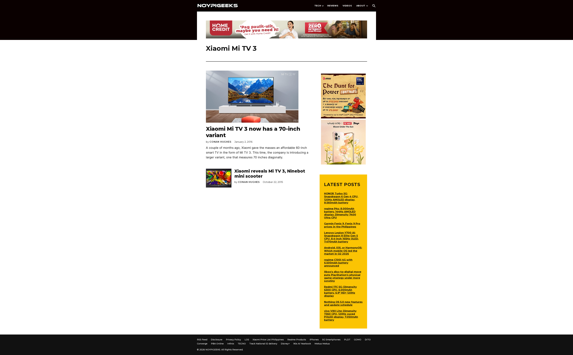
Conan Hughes (220, 141)
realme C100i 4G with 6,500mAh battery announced (338, 262)
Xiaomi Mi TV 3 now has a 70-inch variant (253, 131)
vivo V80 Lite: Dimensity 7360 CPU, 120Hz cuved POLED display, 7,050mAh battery (341, 315)
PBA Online (217, 343)
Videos (347, 5)
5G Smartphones (331, 339)
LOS (247, 339)
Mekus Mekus (322, 343)
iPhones (314, 339)
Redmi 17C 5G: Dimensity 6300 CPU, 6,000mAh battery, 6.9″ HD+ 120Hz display (340, 291)
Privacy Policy (233, 339)
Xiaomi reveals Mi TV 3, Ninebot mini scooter (269, 174)
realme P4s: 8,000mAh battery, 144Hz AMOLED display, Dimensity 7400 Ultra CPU (340, 213)
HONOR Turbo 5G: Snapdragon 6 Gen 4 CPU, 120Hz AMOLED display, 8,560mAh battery (341, 198)
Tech (317, 5)
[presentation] (323, 5)
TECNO (242, 343)
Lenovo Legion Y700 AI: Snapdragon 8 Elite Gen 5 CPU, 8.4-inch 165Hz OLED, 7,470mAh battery (341, 237)
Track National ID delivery (263, 343)
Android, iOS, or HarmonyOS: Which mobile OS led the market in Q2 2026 (343, 250)
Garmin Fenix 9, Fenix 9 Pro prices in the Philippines (342, 225)
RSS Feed (202, 339)
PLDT (347, 339)
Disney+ (285, 343)
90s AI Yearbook (302, 343)
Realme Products (296, 339)
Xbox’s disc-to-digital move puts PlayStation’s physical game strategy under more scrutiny (342, 276)
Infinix (230, 343)
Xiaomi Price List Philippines (268, 339)
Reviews (332, 5)
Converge (202, 343)
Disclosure (216, 339)
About (360, 5)
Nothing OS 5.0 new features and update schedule (343, 303)
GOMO (357, 339)
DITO (368, 339)
